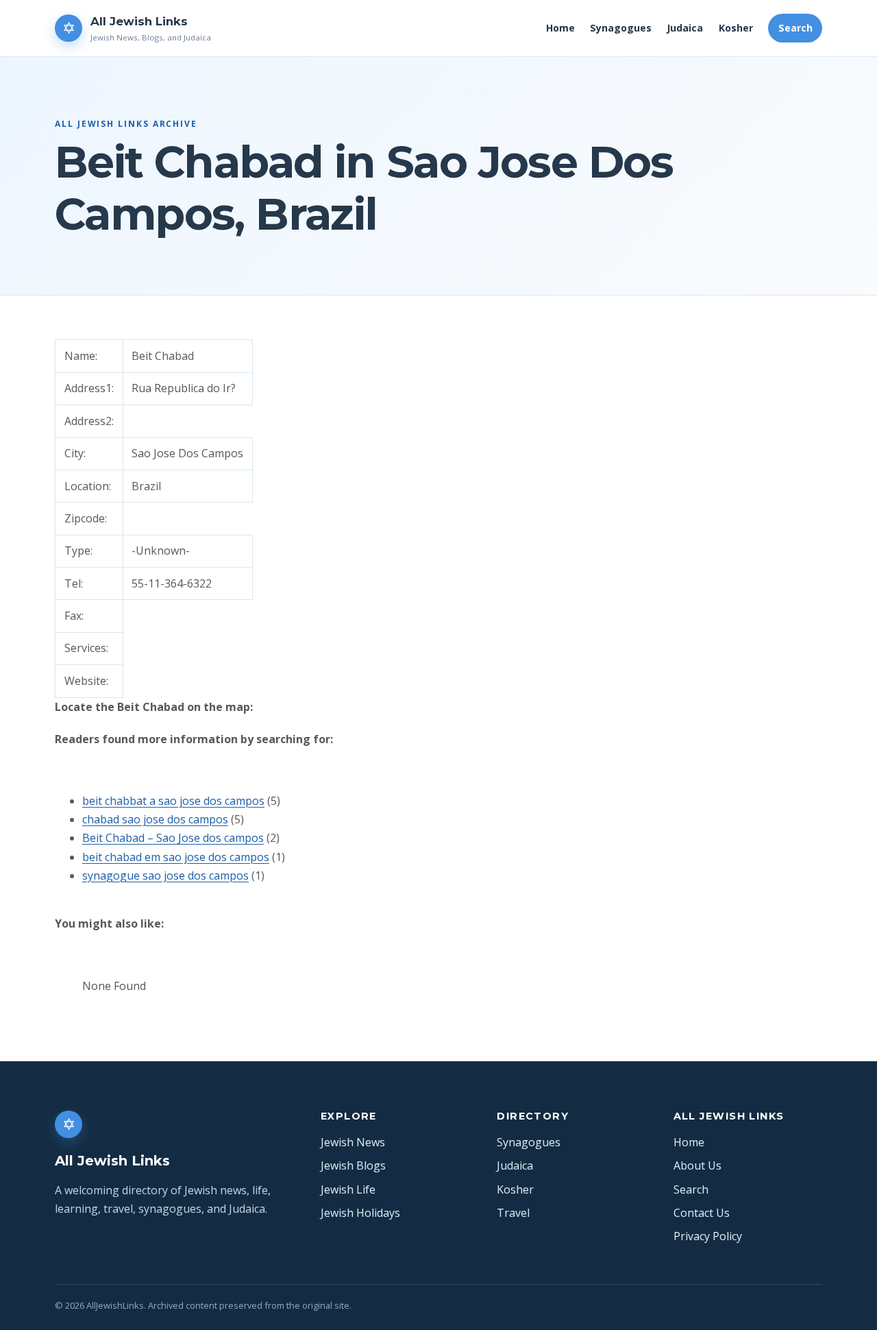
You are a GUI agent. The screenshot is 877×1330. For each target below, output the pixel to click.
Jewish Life (348, 1189)
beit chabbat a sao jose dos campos (173, 800)
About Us (697, 1165)
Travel (513, 1212)
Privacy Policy (708, 1236)
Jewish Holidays (360, 1212)
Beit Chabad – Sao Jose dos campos (173, 837)
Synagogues (621, 27)
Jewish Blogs (353, 1165)
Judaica (685, 27)
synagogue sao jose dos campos (165, 875)
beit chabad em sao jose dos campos (175, 856)
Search (795, 27)
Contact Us (702, 1212)
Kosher (736, 27)
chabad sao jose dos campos (155, 819)
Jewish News (353, 1142)
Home (560, 27)
